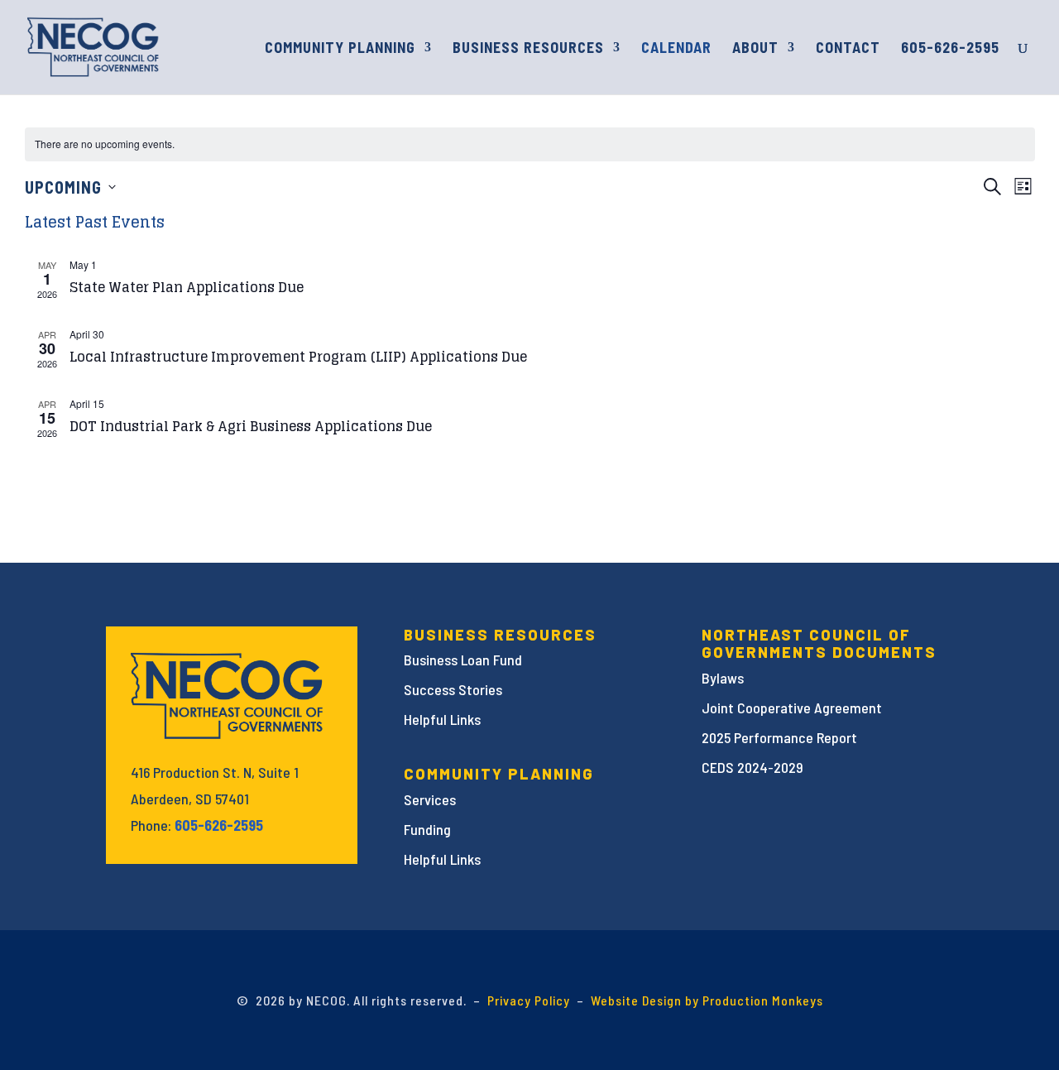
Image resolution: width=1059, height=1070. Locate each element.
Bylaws (723, 678)
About (755, 48)
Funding (427, 829)
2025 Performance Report (779, 737)
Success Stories (453, 689)
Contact (848, 48)
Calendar (676, 48)
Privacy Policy (528, 1000)
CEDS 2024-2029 (752, 767)
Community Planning (340, 48)
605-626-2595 (950, 48)
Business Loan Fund (463, 659)
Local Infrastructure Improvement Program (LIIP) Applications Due (298, 356)
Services (430, 799)
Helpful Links (442, 719)
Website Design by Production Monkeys (707, 1000)
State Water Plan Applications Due (186, 287)
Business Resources (528, 48)
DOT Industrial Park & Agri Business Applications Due (250, 426)
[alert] (530, 144)
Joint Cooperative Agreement (792, 707)
